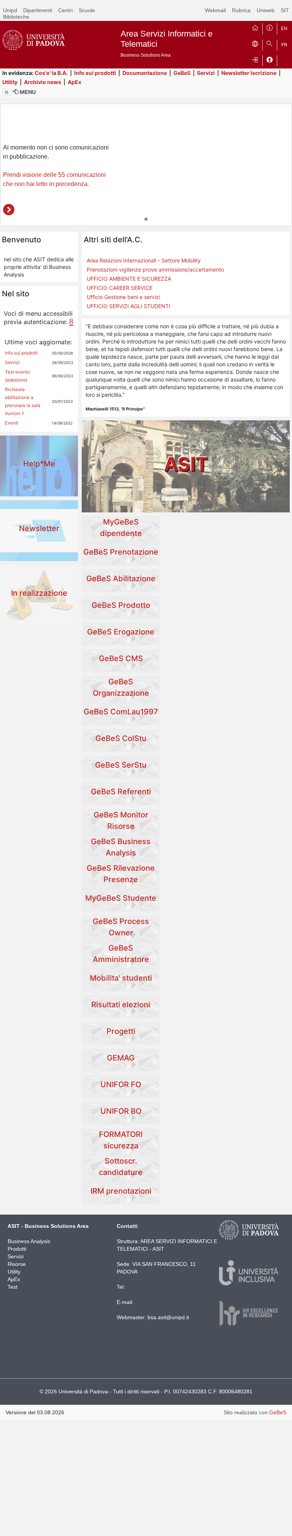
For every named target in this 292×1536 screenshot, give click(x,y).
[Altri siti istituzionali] (255, 43)
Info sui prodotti (95, 73)
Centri (65, 10)
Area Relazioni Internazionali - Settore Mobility (144, 260)
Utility (9, 82)
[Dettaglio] (8, 209)
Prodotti (17, 1249)
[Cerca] (270, 43)
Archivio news (42, 82)
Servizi (206, 73)
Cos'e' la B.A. (51, 73)
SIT (285, 10)
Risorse (17, 1264)
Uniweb (266, 10)
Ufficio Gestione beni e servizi (123, 297)
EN (284, 28)
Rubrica (241, 10)
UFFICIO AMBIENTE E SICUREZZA (129, 278)
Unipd (10, 10)
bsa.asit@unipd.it (168, 1317)
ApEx (74, 82)
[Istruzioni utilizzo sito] (270, 27)
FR (284, 45)
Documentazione (144, 73)
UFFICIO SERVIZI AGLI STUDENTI (128, 306)
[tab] (146, 219)
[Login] (255, 59)
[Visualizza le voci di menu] (6, 92)
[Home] (255, 27)
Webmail (215, 10)
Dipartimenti (37, 10)
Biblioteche (16, 17)
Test (12, 1287)
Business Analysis (29, 1241)
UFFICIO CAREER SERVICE (119, 288)
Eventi (11, 423)
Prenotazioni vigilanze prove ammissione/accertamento (155, 269)
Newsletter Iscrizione (248, 73)
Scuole (87, 10)
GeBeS (181, 73)
